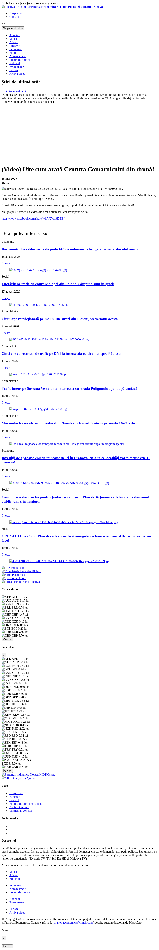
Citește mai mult (15, 91)
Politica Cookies (19, 807)
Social (13, 38)
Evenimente (16, 66)
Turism (13, 70)
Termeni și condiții (20, 810)
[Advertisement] (79, 133)
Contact (14, 16)
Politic (13, 52)
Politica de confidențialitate (25, 803)
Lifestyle (14, 45)
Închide (7, 770)
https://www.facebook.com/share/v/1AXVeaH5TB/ (33, 218)
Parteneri (14, 796)
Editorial (14, 878)
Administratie (17, 56)
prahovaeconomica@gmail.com (73, 922)
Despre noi (16, 13)
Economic (15, 49)
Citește (6, 263)
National (14, 63)
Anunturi (14, 35)
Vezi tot (7, 639)
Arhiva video (17, 73)
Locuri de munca (19, 59)
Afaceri (13, 42)
